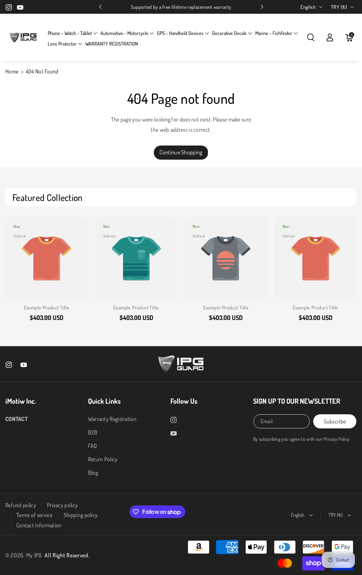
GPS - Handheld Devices (180, 33)
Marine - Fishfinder (273, 33)
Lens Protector (62, 44)
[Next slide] (262, 6)
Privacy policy (62, 505)
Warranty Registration (112, 418)
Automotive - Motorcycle (124, 33)
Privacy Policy (336, 439)
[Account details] (330, 37)
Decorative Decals (229, 33)
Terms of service (34, 514)
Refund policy (20, 505)
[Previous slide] (100, 6)
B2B (93, 432)
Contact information (39, 525)
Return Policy (103, 459)
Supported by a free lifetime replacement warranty (181, 7)
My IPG (34, 555)
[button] (72, 33)
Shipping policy (81, 514)
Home (11, 71)
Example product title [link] (46, 307)
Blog (93, 472)
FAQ (92, 445)
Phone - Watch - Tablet (70, 33)
